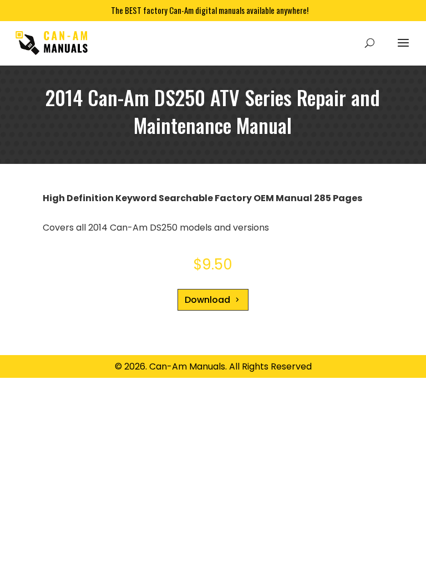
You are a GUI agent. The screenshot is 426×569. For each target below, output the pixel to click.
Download (207, 299)
